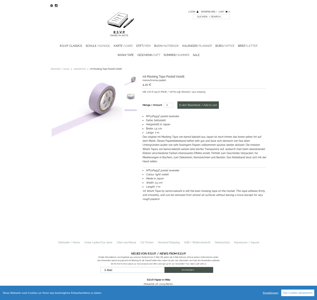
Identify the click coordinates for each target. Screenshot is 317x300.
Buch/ (166, 45)
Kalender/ (197, 45)
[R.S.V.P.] (120, 37)
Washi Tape (125, 55)
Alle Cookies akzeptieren (297, 292)
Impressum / (246, 242)
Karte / (123, 45)
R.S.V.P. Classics (71, 45)
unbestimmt (79, 69)
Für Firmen (147, 242)
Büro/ (224, 45)
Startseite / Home (69, 242)
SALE (196, 55)
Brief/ (247, 45)
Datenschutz (222, 242)
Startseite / (60, 69)
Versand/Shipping (169, 242)
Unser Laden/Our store (98, 242)
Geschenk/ (148, 55)
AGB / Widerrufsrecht (197, 242)
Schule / (98, 45)
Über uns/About (126, 242)
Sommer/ (176, 55)
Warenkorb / (215, 11)
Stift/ (143, 45)
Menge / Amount (152, 105)
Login (192, 11)
